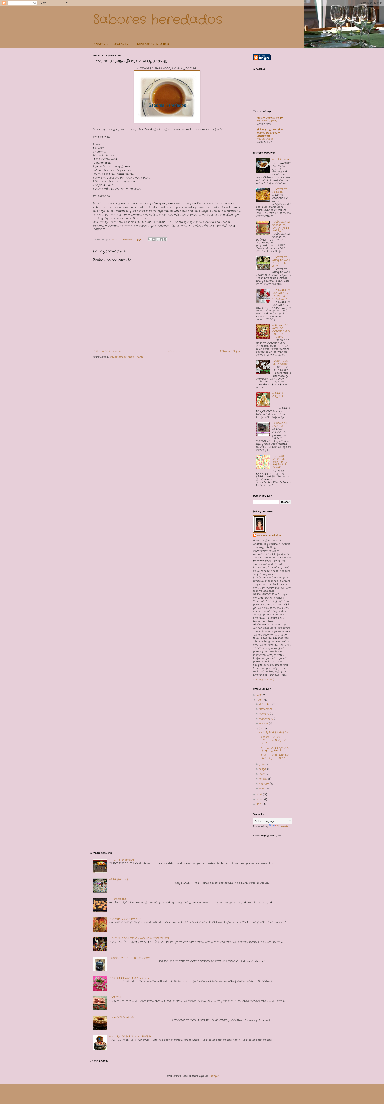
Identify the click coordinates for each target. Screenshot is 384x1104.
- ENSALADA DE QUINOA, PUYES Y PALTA (274, 749)
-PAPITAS (115, 997)
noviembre (266, 709)
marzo (263, 778)
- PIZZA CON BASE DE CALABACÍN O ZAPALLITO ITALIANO (281, 331)
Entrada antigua (230, 351)
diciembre (265, 704)
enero (263, 788)
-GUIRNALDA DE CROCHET (280, 362)
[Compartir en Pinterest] (165, 239)
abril (262, 774)
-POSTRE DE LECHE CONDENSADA (130, 977)
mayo (263, 769)
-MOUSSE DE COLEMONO (125, 918)
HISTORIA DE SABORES (153, 44)
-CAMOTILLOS (117, 899)
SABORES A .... (122, 44)
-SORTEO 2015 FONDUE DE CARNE (130, 958)
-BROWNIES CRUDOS (279, 425)
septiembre (266, 718)
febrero (264, 783)
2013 (260, 799)
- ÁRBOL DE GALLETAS (279, 395)
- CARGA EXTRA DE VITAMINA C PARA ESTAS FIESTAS (279, 461)
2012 (260, 804)
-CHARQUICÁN (281, 159)
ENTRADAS (100, 44)
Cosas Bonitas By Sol (270, 117)
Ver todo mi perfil (264, 679)
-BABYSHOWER (119, 879)
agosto (264, 723)
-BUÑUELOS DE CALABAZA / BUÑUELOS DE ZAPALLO (281, 226)
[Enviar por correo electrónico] (150, 239)
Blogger (214, 1076)
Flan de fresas (265, 139)
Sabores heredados (158, 19)
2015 (260, 699)
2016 (260, 695)
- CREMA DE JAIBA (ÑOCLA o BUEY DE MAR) (272, 740)
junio (262, 764)
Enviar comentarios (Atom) (126, 357)
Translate (282, 826)
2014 (260, 794)
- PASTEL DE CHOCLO (279, 191)
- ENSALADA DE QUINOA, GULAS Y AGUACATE (274, 756)
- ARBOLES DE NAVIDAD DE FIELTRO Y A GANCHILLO (281, 294)
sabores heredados (269, 535)
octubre (264, 713)
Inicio (170, 351)
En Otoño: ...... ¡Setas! (267, 120)
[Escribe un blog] (154, 239)
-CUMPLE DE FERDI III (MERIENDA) (130, 1036)
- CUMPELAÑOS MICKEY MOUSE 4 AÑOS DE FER (139, 938)
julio (262, 728)
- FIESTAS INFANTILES (121, 860)
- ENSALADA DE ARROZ (273, 732)
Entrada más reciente (107, 351)
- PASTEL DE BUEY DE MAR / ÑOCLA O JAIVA (281, 262)
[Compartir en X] (157, 239)
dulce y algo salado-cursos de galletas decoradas (270, 133)
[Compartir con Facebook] (161, 239)
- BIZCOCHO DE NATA (123, 1017)
